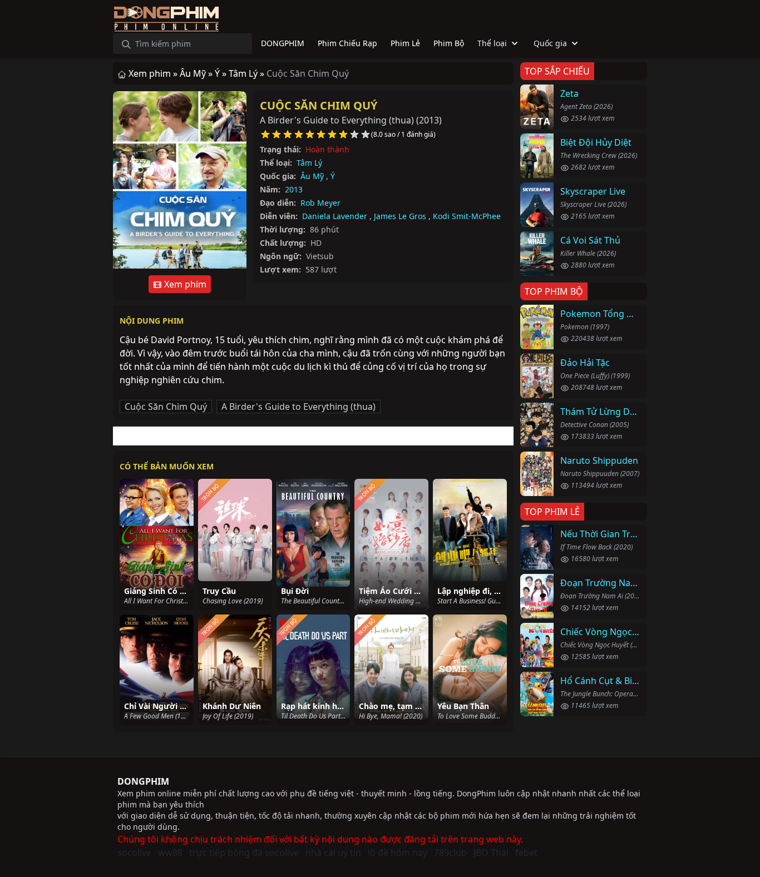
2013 (294, 189)
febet (526, 852)
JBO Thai (491, 852)
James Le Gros (400, 216)
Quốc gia (550, 43)
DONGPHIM (143, 781)
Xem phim (184, 284)
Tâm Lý (309, 162)
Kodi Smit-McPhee (467, 216)
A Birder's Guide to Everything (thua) (298, 406)
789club (450, 852)
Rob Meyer (320, 202)
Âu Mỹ (312, 176)
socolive (134, 852)
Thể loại (492, 43)
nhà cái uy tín (333, 852)
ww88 (170, 852)
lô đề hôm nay (397, 852)
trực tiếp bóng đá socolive (244, 852)
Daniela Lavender (334, 216)
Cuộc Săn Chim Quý (318, 105)
